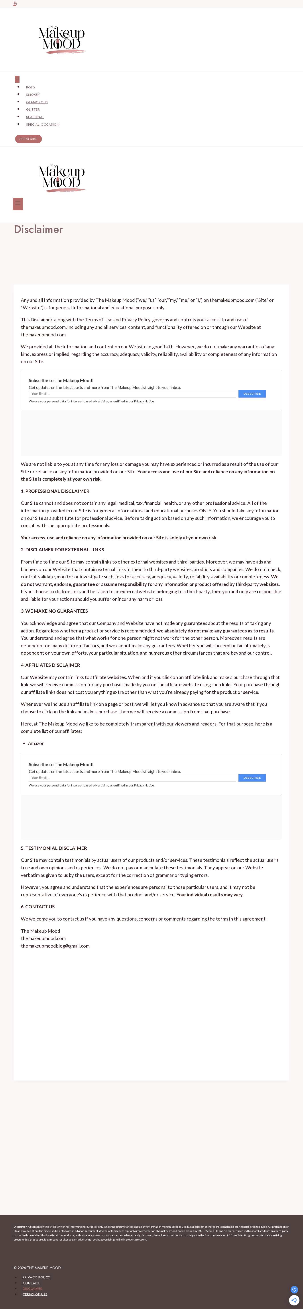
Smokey (33, 94)
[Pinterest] (15, 4)
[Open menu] (18, 204)
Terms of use (35, 1294)
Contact (31, 1282)
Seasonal (35, 117)
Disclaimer (32, 1288)
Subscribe (28, 139)
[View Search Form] (17, 79)
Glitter (33, 109)
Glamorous (37, 102)
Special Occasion (42, 124)
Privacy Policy (36, 1277)
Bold (30, 87)
